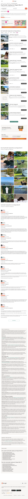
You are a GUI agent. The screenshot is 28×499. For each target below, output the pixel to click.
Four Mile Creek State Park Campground (7, 213)
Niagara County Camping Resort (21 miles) (8, 453)
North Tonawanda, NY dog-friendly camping (8, 464)
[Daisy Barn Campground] (14, 107)
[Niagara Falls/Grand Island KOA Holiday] (14, 55)
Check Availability (24, 40)
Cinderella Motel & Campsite (6, 362)
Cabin (11, 32)
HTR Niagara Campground (4, 284)
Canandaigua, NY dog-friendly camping (7, 468)
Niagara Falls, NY (9, 3)
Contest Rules (15, 495)
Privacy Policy (19, 495)
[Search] (26, 8)
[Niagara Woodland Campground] (14, 116)
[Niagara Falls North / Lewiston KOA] (14, 63)
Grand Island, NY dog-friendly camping (7, 469)
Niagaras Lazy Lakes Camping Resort (18, 397)
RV (8, 32)
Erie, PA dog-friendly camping (6, 466)
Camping (2, 3)
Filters (2, 32)
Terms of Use (23, 495)
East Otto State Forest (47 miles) (7, 459)
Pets (17, 32)
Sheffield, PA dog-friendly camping (7, 470)
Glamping (14, 32)
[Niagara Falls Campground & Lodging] (14, 72)
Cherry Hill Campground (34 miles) (7, 455)
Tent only (6, 32)
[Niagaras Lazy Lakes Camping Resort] (14, 98)
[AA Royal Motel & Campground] (14, 90)
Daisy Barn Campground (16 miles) (7, 452)
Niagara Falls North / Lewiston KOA (6, 270)
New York (5, 3)
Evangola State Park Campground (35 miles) (8, 456)
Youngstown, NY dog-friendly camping (7, 471)
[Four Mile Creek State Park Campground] (14, 46)
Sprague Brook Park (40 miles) (6, 457)
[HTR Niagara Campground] (14, 38)
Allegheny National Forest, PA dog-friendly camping (9, 465)
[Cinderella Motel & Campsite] (14, 81)
